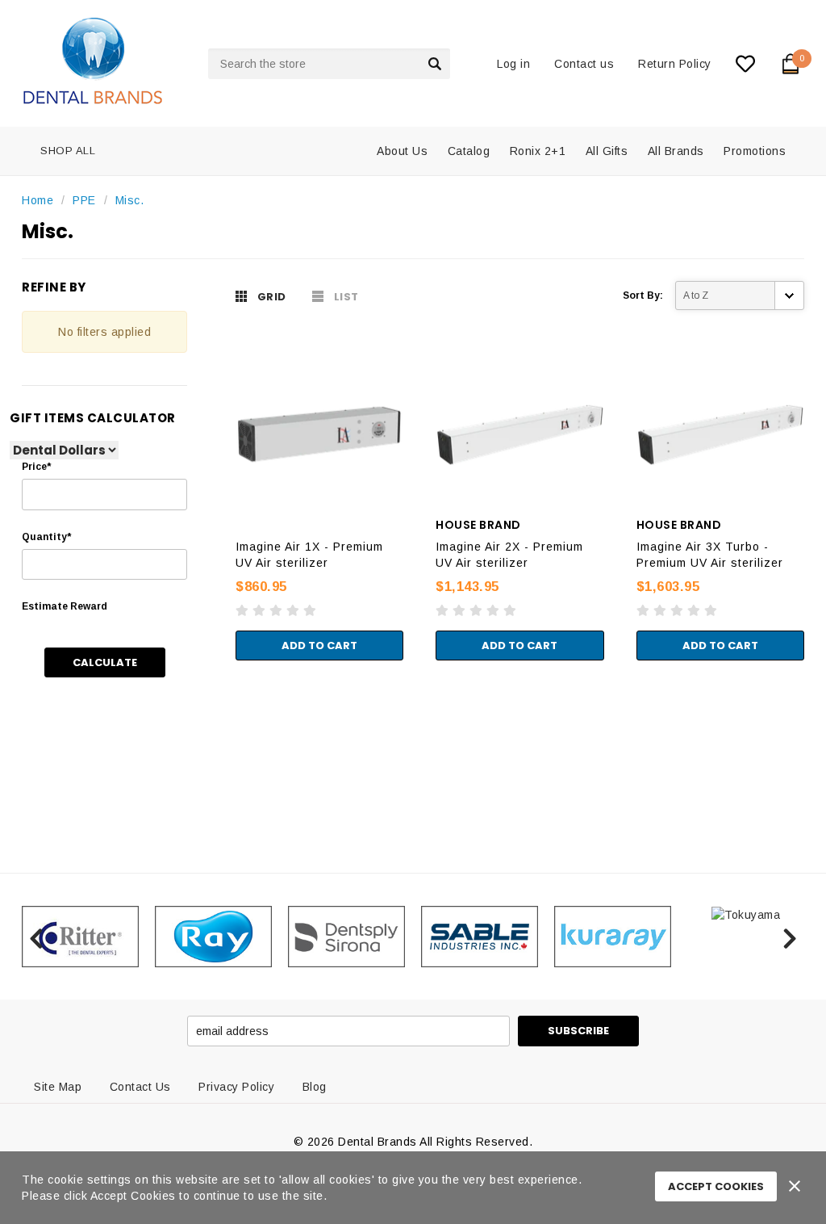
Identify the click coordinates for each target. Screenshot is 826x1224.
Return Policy (674, 63)
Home (37, 200)
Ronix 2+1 (538, 151)
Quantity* (46, 537)
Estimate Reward (64, 606)
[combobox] (329, 63)
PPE (84, 200)
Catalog (469, 151)
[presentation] (36, 936)
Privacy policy (236, 1086)
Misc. (129, 200)
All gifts (607, 151)
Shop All (67, 151)
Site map (57, 1086)
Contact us (584, 63)
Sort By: (643, 295)
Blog (314, 1086)
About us (402, 151)
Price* (36, 466)
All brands (676, 151)
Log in (513, 63)
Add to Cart (319, 645)
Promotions (755, 151)
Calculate (105, 662)
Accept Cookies (716, 1186)
